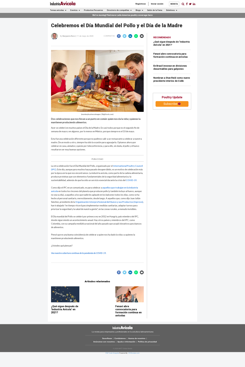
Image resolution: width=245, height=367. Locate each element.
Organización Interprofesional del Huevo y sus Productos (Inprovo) (109, 202)
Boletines (170, 10)
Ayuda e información (126, 342)
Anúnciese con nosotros (104, 342)
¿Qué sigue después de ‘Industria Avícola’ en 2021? (64, 309)
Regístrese (141, 3)
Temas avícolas (57, 10)
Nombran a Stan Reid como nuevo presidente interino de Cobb (171, 79)
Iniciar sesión (157, 3)
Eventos (74, 10)
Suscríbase (107, 338)
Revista (174, 4)
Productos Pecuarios (93, 10)
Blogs (138, 10)
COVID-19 (131, 180)
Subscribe (170, 104)
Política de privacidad (147, 342)
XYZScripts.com (133, 353)
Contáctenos (120, 338)
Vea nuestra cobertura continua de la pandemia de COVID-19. (78, 253)
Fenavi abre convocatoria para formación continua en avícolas (128, 310)
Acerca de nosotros (136, 338)
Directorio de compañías (118, 10)
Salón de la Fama (154, 10)
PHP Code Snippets (112, 353)
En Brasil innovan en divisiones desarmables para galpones (170, 67)
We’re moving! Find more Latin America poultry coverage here (122, 15)
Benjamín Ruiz (69, 36)
